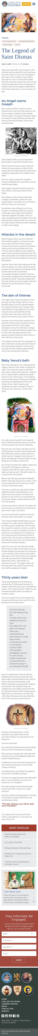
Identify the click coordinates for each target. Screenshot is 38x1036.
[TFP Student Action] (17, 991)
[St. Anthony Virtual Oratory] (27, 979)
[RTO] (7, 991)
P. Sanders (25, 64)
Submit (19, 960)
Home (4, 999)
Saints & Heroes (7, 44)
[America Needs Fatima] (7, 978)
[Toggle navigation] (33, 4)
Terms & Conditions (9, 1023)
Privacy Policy (24, 1020)
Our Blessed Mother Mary (26, 41)
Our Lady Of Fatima (11, 1002)
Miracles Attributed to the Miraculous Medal (15, 835)
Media (4, 1006)
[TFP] (17, 979)
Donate (26, 4)
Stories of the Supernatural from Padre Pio (18, 855)
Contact (15, 1020)
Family (17, 44)
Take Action (7, 1009)
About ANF (6, 1020)
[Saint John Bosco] (28, 991)
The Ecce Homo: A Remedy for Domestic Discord (17, 863)
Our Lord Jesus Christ (9, 41)
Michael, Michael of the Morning (17, 848)
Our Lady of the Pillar (13, 842)
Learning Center (10, 1004)
